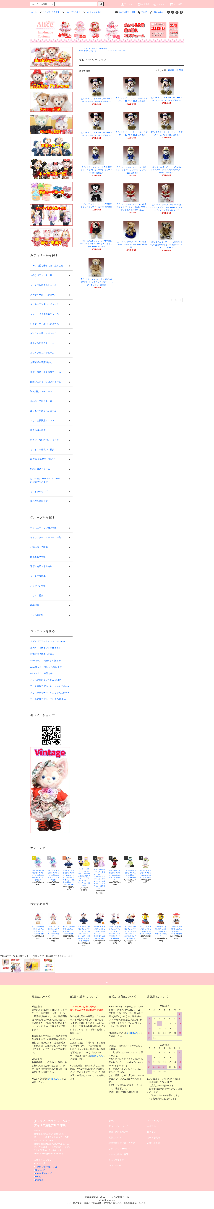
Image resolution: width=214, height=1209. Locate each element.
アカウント (129, 4)
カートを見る (153, 1137)
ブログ (144, 12)
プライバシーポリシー (119, 1148)
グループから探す (72, 12)
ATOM (118, 1165)
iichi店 (38, 1176)
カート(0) (177, 4)
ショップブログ (116, 1160)
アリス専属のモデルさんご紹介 (45, 680)
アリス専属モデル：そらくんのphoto (48, 699)
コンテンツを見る (93, 12)
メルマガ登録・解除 (126, 12)
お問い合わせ (158, 12)
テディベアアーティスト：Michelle (47, 641)
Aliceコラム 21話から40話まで (46, 667)
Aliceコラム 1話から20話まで (45, 660)
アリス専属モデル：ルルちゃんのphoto (49, 692)
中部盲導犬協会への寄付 (42, 654)
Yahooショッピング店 (46, 1166)
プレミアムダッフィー (117, 51)
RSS (111, 1165)
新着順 (179, 70)
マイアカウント (154, 1120)
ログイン (160, 4)
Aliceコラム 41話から (41, 673)
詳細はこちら (55, 1078)
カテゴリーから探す (50, 12)
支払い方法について (118, 1126)
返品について (115, 1137)
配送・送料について (118, 1132)
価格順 (171, 70)
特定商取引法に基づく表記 (122, 1143)
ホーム (34, 12)
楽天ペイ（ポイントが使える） (45, 647)
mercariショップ (43, 1173)
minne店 (39, 1180)
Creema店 (40, 1170)
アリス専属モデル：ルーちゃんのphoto (49, 686)
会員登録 (145, 4)
